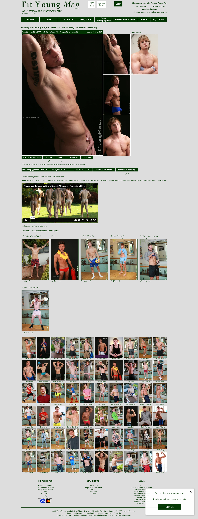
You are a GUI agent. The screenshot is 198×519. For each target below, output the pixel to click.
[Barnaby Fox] (87, 357)
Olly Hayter (116, 472)
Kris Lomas (116, 450)
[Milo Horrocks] (43, 471)
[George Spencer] (87, 403)
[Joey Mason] (43, 448)
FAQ (45, 496)
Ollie (101, 472)
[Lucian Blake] (145, 448)
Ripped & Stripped (40, 226)
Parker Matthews (130, 472)
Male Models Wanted (125, 19)
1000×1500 (74, 157)
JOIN (48, 19)
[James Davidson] (72, 425)
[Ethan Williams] (145, 380)
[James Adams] (58, 425)
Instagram (93, 492)
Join (45, 492)
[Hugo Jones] (43, 425)
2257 (141, 486)
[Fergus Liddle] (160, 380)
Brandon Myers (102, 358)
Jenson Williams (160, 427)
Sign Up (170, 507)
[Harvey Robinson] (145, 403)
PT (145, 472)
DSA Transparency (141, 492)
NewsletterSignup (101, 4)
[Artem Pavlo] (58, 357)
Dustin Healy (102, 381)
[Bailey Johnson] (72, 357)
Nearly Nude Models (45, 490)
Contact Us (93, 486)
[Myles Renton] (72, 471)
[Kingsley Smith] (102, 448)
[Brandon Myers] (102, 357)
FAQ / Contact (158, 19)
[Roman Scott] (160, 471)
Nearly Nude (85, 19)
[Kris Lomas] (116, 448)
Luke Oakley (160, 450)
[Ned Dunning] (87, 471)
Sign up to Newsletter (93, 488)
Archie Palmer (43, 358)
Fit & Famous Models (45, 488)
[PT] (145, 471)
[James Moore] (87, 425)
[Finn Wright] (58, 403)
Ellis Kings (131, 381)
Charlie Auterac (29, 381)
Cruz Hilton (87, 381)
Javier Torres (145, 427)
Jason (102, 427)
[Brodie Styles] (116, 357)
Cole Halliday (43, 381)
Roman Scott (160, 472)
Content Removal (141, 500)
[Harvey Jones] (131, 403)
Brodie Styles (116, 358)
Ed (53, 236)
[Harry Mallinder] (116, 403)
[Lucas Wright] (131, 448)
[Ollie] (102, 471)
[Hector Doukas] (160, 403)
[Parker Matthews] (131, 471)
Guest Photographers (104, 19)
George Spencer (87, 404)
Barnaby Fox (87, 358)
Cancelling (45, 494)
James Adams (58, 427)
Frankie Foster (72, 404)
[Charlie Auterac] (29, 380)
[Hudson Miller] (29, 425)
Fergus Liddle (159, 381)
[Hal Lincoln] (102, 403)
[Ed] (116, 380)
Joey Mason (43, 450)
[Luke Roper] (29, 471)
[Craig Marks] (72, 380)
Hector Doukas (160, 404)
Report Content (141, 498)
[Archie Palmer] (43, 357)
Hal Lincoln (101, 404)
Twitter (93, 490)
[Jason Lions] (116, 425)
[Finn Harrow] (43, 403)
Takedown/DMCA (141, 490)
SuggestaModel (91, 4)
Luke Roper (87, 236)
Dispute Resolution (141, 496)
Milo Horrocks (43, 472)
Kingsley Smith (102, 450)
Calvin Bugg (145, 358)
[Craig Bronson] (58, 380)
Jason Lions (116, 427)
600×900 (49, 157)
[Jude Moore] (87, 448)
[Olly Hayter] (116, 471)
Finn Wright (58, 404)
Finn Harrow (43, 404)
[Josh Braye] (58, 448)
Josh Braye (117, 236)
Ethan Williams (145, 381)
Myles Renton (72, 472)
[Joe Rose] (29, 448)
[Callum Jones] (131, 357)
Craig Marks (73, 381)
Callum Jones (130, 358)
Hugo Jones (44, 427)
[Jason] (102, 425)
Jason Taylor (131, 427)
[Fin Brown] (29, 403)
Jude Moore (87, 450)
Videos (144, 19)
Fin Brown (29, 404)
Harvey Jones (131, 404)
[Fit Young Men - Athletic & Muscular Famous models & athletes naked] (50, 9)
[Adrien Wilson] (29, 357)
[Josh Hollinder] (72, 448)
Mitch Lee (58, 472)
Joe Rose (29, 450)
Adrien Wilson (29, 358)
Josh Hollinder (72, 450)
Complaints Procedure (141, 494)
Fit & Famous (67, 19)
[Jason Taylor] (131, 425)
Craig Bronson (58, 381)
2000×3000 (87, 157)
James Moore (87, 427)
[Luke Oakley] (160, 448)
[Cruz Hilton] (87, 380)
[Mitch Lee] (58, 471)
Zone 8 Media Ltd (68, 511)
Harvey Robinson (145, 404)
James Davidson (72, 427)
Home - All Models (45, 486)
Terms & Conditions (141, 502)
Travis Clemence (31, 236)
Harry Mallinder (116, 404)
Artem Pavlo (58, 358)
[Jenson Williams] (160, 425)
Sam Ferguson (30, 288)
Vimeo (93, 494)
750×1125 (61, 157)
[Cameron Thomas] (160, 357)
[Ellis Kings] (131, 380)
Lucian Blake (145, 450)
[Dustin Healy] (102, 380)
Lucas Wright (130, 450)
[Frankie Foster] (72, 403)
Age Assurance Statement (141, 488)
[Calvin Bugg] (145, 357)
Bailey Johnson (149, 236)
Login (118, 4)
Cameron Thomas (160, 358)
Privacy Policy (141, 504)
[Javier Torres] (145, 425)
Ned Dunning (87, 472)
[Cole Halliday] (43, 380)
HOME (30, 19)
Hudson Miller (29, 427)
